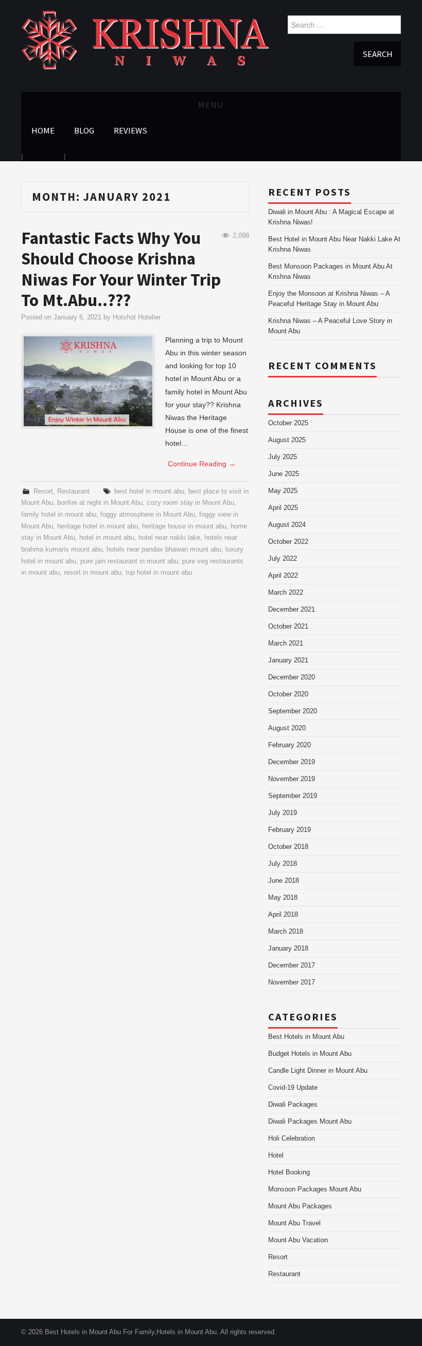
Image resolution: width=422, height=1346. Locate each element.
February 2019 (289, 829)
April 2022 (283, 575)
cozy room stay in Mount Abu (190, 502)
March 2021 (285, 643)
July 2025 (282, 457)
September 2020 (292, 711)
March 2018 (285, 931)
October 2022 (288, 541)
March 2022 (285, 592)
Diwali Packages (293, 1104)
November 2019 (291, 779)
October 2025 (288, 423)
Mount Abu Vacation (298, 1240)
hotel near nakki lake (169, 537)
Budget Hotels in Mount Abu (309, 1053)
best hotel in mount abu (149, 491)
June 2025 (283, 474)
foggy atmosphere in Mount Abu (147, 514)
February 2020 (289, 745)
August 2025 (287, 440)
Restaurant (73, 491)
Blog (84, 130)
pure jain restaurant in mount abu (129, 561)
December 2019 (291, 762)
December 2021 (291, 609)
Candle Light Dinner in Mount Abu (317, 1070)
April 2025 (283, 507)
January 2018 (288, 948)
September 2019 (292, 796)
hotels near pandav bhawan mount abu (164, 549)
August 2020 (287, 728)
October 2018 (288, 846)
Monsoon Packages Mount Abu (314, 1189)
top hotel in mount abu (159, 572)
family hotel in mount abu (58, 514)
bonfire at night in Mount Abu (100, 502)
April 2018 (283, 914)
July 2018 (282, 863)
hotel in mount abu (106, 537)
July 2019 (282, 813)
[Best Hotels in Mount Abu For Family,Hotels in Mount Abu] (145, 39)
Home (43, 130)
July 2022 (282, 558)
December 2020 (291, 677)
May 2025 (282, 491)
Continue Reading (202, 464)
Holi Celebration (291, 1138)
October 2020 (288, 694)
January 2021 (288, 660)
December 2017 (291, 965)
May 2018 (282, 897)
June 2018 (283, 880)
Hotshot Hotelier (137, 317)
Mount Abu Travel (294, 1223)
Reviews (130, 130)
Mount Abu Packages (300, 1206)
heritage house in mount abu (184, 526)
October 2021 (288, 626)
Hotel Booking (289, 1172)
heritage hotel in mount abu (97, 526)
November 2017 (291, 982)
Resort (43, 491)
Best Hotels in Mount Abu (306, 1036)
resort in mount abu (92, 572)
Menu (211, 104)
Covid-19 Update (293, 1087)
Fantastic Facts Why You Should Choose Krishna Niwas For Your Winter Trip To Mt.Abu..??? (121, 269)
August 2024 (287, 524)
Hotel (276, 1155)
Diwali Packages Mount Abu (309, 1121)
